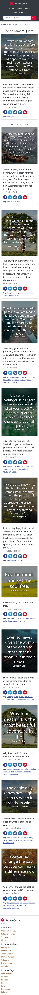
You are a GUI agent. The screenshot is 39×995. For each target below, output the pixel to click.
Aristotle (4, 966)
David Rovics (11, 367)
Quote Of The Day (19, 12)
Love (3, 986)
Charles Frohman (13, 759)
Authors (12, 8)
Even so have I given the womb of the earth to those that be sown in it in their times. (18, 681)
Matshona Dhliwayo (15, 828)
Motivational (6, 974)
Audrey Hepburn (13, 550)
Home (3, 24)
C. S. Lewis (5, 960)
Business (5, 977)
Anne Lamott (14, 24)
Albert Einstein (7, 954)
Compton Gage (12, 687)
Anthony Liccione (13, 609)
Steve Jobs (5, 948)
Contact (20, 8)
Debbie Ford (11, 192)
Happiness (5, 989)
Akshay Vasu (11, 283)
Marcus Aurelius (8, 957)
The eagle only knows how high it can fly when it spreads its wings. (19, 821)
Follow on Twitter (8, 934)
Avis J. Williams (12, 893)
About (27, 8)
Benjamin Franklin (8, 963)
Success (4, 980)
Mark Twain (6, 951)
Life (2, 983)
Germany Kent (12, 457)
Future (4, 992)
